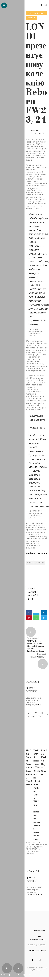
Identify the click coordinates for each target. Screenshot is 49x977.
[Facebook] (30, 599)
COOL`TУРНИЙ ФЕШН (36, 13)
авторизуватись (34, 704)
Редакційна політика (37, 950)
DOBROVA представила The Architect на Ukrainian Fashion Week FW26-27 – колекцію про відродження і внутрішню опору (36, 795)
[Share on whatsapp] (36, 617)
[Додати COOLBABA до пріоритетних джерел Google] (37, 861)
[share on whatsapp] (30, 974)
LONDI (29, 562)
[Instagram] (34, 599)
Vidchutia (40, 562)
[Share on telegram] (44, 617)
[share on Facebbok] (9, 974)
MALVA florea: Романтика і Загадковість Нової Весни (29, 767)
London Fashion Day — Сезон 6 (44, 762)
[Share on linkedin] (44, 612)
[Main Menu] (4, 5)
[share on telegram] (35, 974)
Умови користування (37, 945)
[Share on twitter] (36, 614)
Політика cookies (37, 931)
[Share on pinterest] (29, 617)
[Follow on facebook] (41, 5)
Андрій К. (35, 130)
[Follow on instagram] (45, 5)
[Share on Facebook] (29, 612)
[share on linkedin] (18, 974)
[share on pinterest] (24, 974)
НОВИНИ (31, 18)
